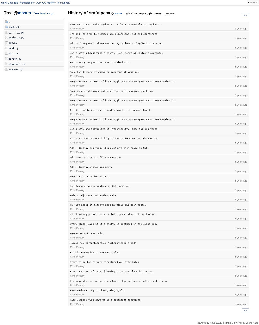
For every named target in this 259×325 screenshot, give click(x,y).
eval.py (13, 48)
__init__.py (16, 32)
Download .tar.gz (43, 13)
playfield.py (17, 64)
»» (245, 15)
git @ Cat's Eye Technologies (17, 2)
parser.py (15, 58)
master (51, 2)
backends (14, 27)
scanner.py (16, 69)
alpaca (66, 2)
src (59, 2)
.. (10, 21)
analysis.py (16, 37)
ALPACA (40, 2)
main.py (13, 53)
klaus (212, 322)
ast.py (13, 43)
